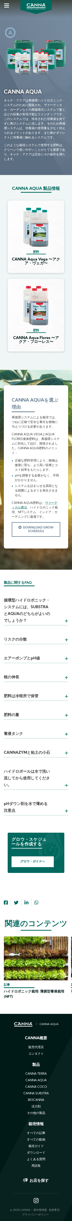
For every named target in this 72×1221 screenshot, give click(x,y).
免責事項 (54, 1210)
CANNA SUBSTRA (36, 1093)
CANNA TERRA (36, 1073)
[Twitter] (16, 903)
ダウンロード (36, 1152)
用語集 (36, 1165)
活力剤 (36, 1106)
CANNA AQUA (49, 1024)
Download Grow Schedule (38, 529)
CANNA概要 (36, 1038)
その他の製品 (36, 1113)
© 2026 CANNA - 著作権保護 (28, 1210)
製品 (36, 1065)
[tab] (36, 605)
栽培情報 (36, 1124)
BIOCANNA (36, 1100)
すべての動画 (36, 1139)
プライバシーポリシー (35, 1214)
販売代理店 (36, 1047)
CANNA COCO (36, 1087)
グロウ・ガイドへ (32, 861)
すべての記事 (36, 1133)
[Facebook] (6, 903)
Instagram (36, 1201)
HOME (23, 1024)
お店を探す (39, 1181)
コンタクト (36, 1053)
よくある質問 (36, 1159)
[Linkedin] (26, 903)
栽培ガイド (36, 1146)
